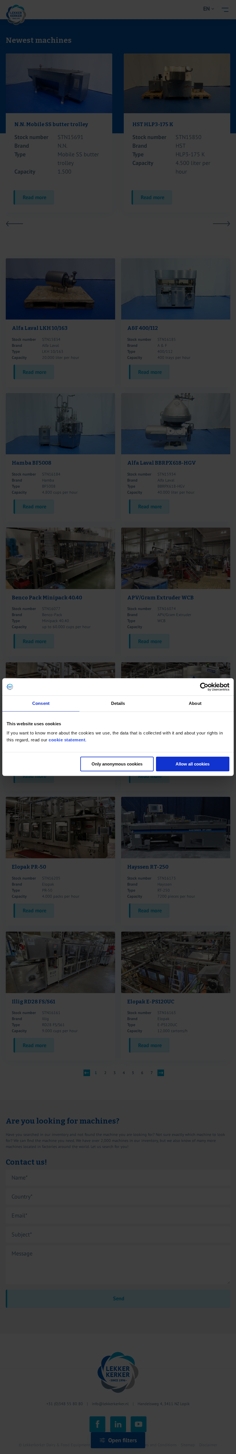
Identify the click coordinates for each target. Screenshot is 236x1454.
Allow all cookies (193, 763)
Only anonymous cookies (117, 763)
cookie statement (67, 739)
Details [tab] (118, 703)
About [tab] (195, 703)
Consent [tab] (41, 703)
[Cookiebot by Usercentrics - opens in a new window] (204, 686)
